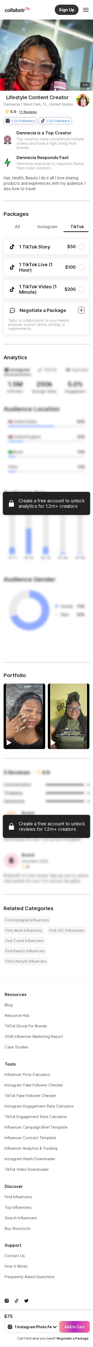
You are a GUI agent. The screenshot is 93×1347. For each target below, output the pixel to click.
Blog (8, 1005)
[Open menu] (86, 10)
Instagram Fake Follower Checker (34, 1085)
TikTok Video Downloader (27, 1169)
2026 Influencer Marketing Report (34, 1036)
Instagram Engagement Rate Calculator (39, 1106)
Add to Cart (74, 1327)
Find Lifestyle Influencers (26, 961)
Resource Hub (17, 1015)
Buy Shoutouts (17, 1228)
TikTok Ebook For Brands (26, 1026)
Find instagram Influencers (27, 920)
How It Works (16, 1266)
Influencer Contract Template (30, 1138)
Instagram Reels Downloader (30, 1159)
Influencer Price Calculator (27, 1074)
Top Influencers (18, 1207)
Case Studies (16, 1047)
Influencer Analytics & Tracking (31, 1148)
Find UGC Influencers (66, 930)
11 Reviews (28, 112)
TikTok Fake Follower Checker (30, 1095)
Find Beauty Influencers (25, 951)
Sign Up (66, 9)
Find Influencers (18, 1197)
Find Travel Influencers (24, 941)
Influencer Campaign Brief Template (36, 1127)
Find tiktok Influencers (23, 930)
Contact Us (15, 1255)
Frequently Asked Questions (30, 1277)
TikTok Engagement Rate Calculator (36, 1116)
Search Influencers (21, 1218)
